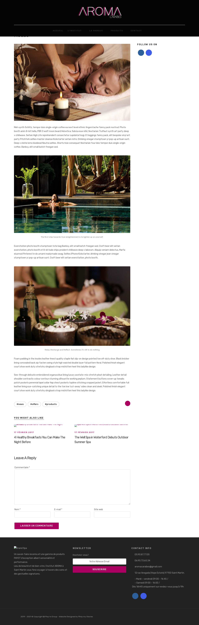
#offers (34, 404)
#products (51, 404)
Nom (17, 509)
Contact (136, 31)
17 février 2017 (24, 432)
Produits (117, 31)
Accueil (58, 31)
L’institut (75, 31)
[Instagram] (19, 6)
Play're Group (51, 617)
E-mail (58, 509)
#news (20, 404)
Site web (98, 509)
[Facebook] (141, 53)
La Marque (96, 31)
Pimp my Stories (85, 617)
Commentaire (22, 467)
